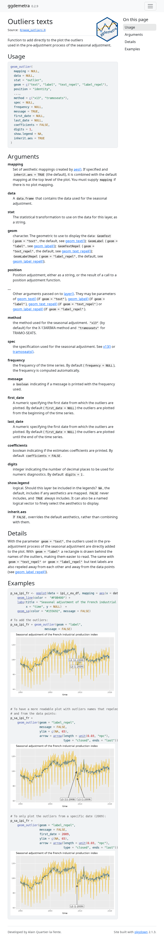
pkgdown (141, 932)
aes (101, 593)
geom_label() (44, 246)
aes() (77, 169)
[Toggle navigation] (150, 6)
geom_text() (75, 241)
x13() (107, 346)
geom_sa (23, 611)
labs (20, 602)
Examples (132, 49)
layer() (69, 293)
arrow (57, 736)
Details (130, 41)
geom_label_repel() (28, 261)
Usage (130, 27)
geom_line (25, 597)
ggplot (41, 593)
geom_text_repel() (76, 251)
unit (82, 736)
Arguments (134, 34)
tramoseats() (23, 351)
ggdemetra (19, 6)
